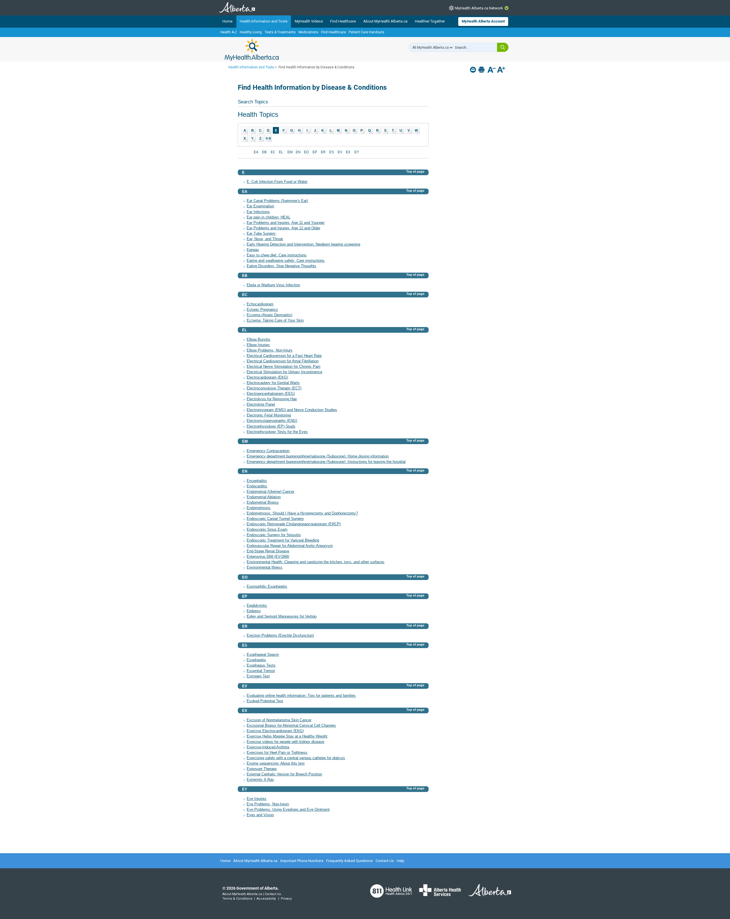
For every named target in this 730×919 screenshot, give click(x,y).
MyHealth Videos (309, 21)
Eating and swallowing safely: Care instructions (286, 261)
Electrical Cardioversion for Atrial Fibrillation (283, 361)
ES (331, 152)
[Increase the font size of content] (501, 70)
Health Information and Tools (263, 21)
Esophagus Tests (261, 665)
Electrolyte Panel (261, 405)
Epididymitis (257, 606)
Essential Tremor (261, 671)
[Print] (482, 70)
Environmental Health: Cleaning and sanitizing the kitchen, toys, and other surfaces (315, 562)
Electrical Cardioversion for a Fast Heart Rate (284, 356)
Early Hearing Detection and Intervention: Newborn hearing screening (303, 244)
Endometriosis (258, 508)
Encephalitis (257, 481)
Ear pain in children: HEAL (268, 217)
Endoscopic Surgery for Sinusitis (274, 535)
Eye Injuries (256, 799)
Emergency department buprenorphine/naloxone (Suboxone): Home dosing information (318, 456)
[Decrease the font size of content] (491, 70)
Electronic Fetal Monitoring (269, 415)
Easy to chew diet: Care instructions (277, 255)
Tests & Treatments (280, 32)
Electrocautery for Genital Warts (273, 383)
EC (273, 152)
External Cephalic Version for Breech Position (284, 774)
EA (256, 152)
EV (340, 152)
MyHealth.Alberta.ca (252, 50)
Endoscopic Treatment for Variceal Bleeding (283, 540)
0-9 (268, 138)
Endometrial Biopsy (263, 503)
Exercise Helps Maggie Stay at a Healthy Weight (287, 736)
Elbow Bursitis (258, 340)
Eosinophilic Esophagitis (267, 587)
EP (315, 152)
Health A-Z (228, 32)
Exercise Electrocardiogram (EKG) (275, 731)
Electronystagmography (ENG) (272, 421)
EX (348, 152)
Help (400, 861)
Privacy (286, 898)
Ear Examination (260, 206)
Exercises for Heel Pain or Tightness (277, 753)
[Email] (473, 70)
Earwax (253, 250)
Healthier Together (430, 21)
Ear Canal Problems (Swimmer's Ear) (277, 201)
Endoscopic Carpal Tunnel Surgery (275, 519)
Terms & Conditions (237, 898)
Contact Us (385, 861)
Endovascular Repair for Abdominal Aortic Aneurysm (290, 546)
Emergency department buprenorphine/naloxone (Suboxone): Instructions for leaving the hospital (326, 462)
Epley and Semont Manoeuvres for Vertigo (282, 616)
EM (290, 152)
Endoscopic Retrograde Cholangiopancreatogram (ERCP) (294, 524)
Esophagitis (256, 660)
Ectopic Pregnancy (262, 310)
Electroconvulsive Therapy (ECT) (274, 388)
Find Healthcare (343, 21)
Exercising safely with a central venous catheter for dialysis (296, 758)
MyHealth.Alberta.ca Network (479, 8)
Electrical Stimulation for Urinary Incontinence (284, 372)
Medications (308, 32)
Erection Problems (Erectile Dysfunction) (280, 636)
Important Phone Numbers (301, 861)
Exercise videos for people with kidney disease (285, 742)
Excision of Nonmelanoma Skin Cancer (279, 720)
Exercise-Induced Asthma (268, 747)
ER (323, 152)
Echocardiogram (260, 304)
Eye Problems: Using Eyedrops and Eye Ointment (288, 810)
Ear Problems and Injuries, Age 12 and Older (283, 228)
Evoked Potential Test (265, 701)
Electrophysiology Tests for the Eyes (277, 432)
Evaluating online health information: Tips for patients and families (301, 696)
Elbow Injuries (258, 345)
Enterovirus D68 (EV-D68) (268, 557)
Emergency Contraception (268, 451)
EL (281, 152)
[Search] (502, 47)
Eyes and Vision (260, 815)
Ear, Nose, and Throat (265, 239)
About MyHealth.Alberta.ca (385, 21)
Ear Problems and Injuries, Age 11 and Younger (286, 223)
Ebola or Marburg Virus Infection (273, 285)
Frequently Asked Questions (349, 861)
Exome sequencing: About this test (276, 763)
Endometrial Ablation (264, 497)
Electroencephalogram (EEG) (271, 394)
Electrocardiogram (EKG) (267, 377)
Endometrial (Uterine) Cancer (270, 492)
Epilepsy (254, 611)
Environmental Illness (264, 567)
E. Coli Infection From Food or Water (277, 182)
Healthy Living (251, 32)
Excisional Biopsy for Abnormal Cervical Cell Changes (291, 726)
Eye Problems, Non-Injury (268, 804)
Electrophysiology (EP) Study (271, 426)
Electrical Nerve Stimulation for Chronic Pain (283, 367)
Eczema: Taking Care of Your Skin (275, 320)
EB (264, 152)
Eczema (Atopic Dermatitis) (269, 315)
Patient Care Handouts (366, 32)
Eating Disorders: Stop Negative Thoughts (281, 266)
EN (298, 152)
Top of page (415, 171)
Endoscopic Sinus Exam (267, 530)
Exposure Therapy (262, 769)
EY (356, 152)
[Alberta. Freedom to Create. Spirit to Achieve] (486, 894)
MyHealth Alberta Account (483, 21)
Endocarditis (257, 486)
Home (227, 21)
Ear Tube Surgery (261, 234)
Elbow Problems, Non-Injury (270, 350)
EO (306, 152)
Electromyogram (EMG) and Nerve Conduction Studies (292, 410)
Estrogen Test (258, 676)
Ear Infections (258, 212)
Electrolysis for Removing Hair (272, 399)
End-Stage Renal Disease (268, 551)
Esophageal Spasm (263, 655)
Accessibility (266, 898)
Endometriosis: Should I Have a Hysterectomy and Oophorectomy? (302, 513)
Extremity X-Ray (260, 780)
